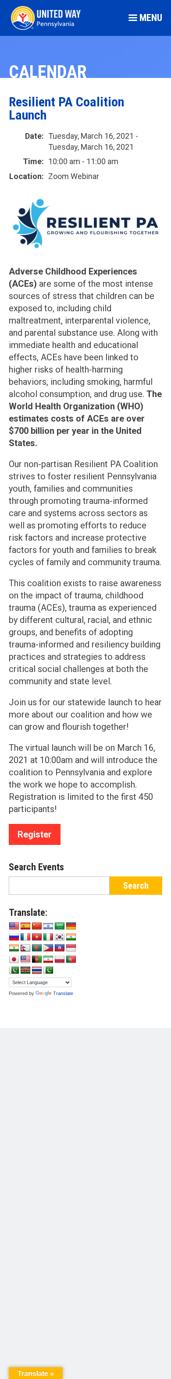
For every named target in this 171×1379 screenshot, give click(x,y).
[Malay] (25, 959)
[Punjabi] (14, 970)
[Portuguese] (71, 959)
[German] (71, 926)
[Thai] (37, 970)
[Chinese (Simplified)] (37, 926)
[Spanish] (25, 926)
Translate (63, 993)
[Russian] (14, 937)
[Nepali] (25, 948)
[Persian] (48, 959)
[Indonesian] (71, 948)
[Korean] (59, 937)
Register (35, 834)
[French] (25, 937)
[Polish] (59, 959)
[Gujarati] (71, 937)
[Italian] (48, 937)
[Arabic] (59, 926)
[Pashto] (37, 959)
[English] (14, 926)
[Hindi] (14, 948)
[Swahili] (25, 970)
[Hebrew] (48, 926)
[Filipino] (48, 948)
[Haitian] (59, 948)
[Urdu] (48, 970)
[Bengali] (37, 948)
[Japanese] (14, 959)
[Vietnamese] (37, 937)
